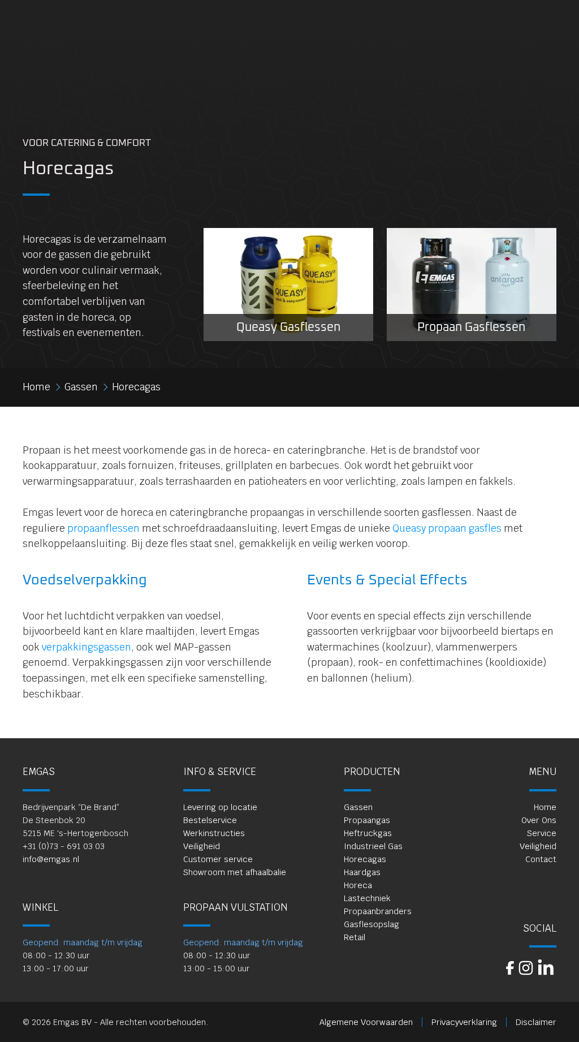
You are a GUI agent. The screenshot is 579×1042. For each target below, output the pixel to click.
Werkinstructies (214, 833)
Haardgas (362, 872)
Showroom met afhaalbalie (234, 872)
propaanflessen (103, 528)
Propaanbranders (378, 911)
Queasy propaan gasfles (447, 528)
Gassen (358, 807)
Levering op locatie (220, 807)
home (36, 387)
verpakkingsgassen (86, 647)
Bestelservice (210, 820)
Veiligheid (201, 846)
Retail (354, 937)
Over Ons (538, 820)
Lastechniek (367, 898)
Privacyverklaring (464, 1022)
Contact (540, 859)
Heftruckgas (368, 833)
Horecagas (365, 859)
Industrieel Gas (373, 846)
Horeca (358, 885)
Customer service (218, 859)
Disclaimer (536, 1022)
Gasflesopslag (371, 924)
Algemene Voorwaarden (366, 1022)
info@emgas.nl (51, 859)
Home (545, 807)
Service (541, 833)
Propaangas (367, 820)
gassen (81, 387)
